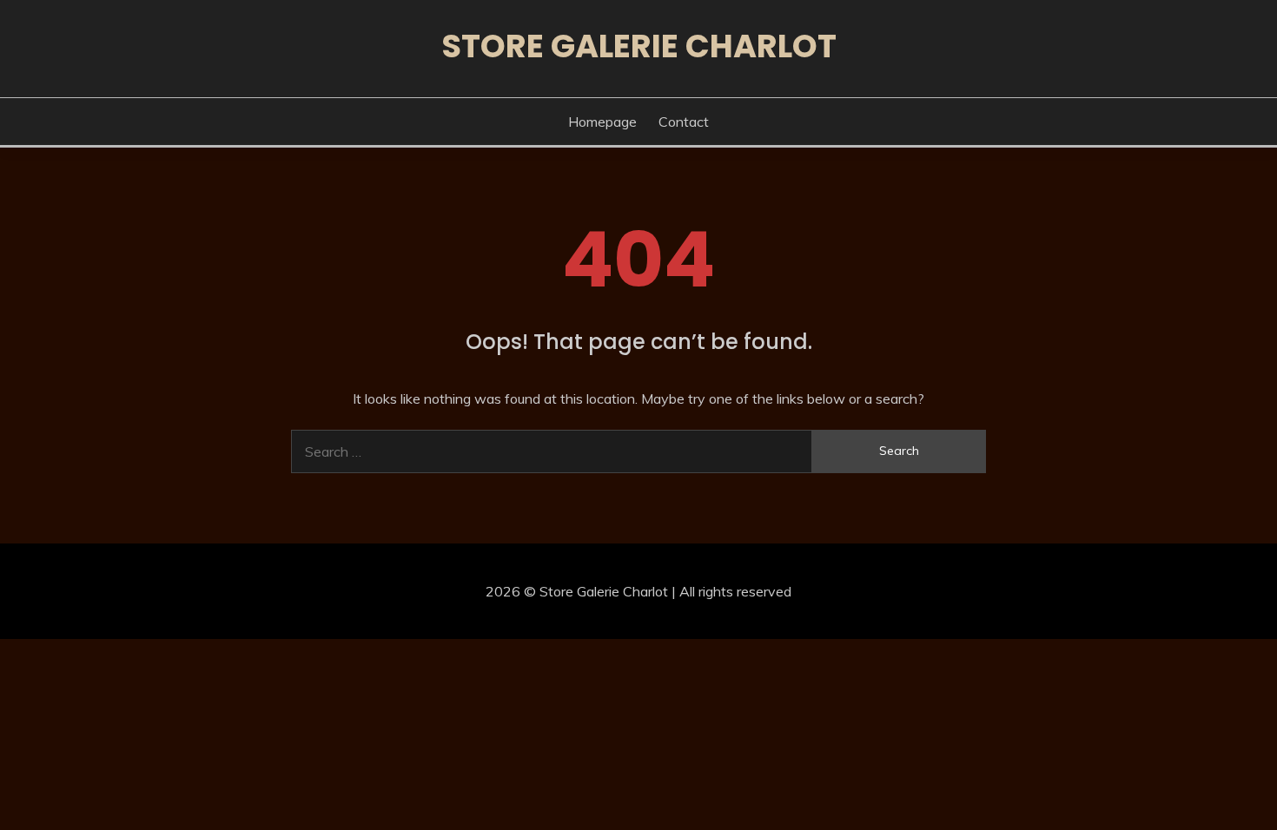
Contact (683, 121)
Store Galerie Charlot (639, 46)
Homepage (602, 121)
